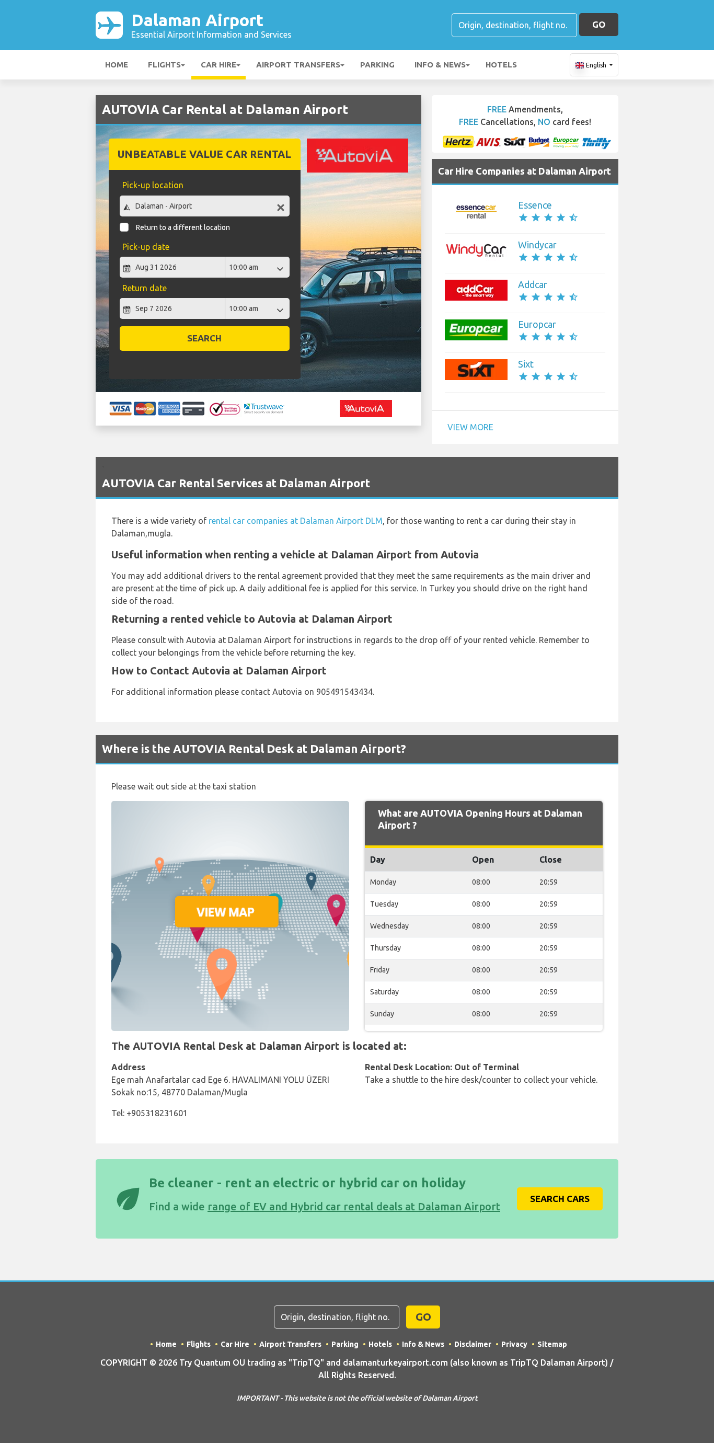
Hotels (501, 64)
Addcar (532, 284)
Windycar (537, 244)
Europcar (537, 324)
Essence (535, 205)
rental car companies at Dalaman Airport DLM (296, 520)
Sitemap (552, 1344)
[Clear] (280, 207)
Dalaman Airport (211, 24)
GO (598, 24)
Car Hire (218, 64)
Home (116, 64)
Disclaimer (472, 1344)
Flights (164, 64)
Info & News (440, 64)
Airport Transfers (298, 64)
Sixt (526, 364)
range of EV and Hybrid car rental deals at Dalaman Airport (354, 1206)
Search (204, 338)
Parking (377, 64)
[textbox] (205, 206)
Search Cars (560, 1199)
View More (470, 427)
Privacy (514, 1344)
